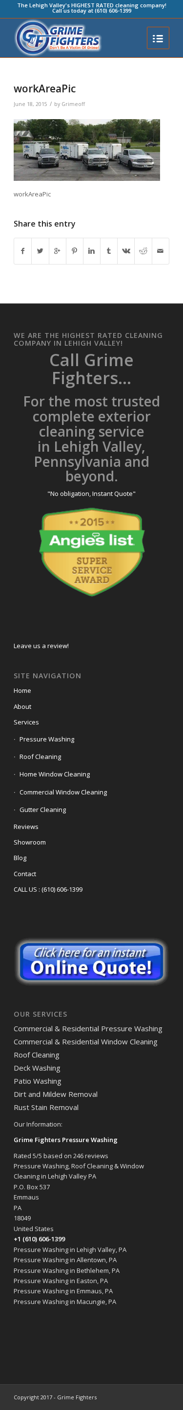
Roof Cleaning (40, 756)
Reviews (26, 826)
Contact (25, 873)
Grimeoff (73, 104)
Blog (20, 857)
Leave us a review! (41, 645)
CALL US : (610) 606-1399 (48, 889)
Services (26, 722)
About (22, 706)
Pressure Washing (47, 739)
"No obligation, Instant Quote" (91, 493)
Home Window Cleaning (55, 774)
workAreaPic (45, 88)
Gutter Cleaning (43, 809)
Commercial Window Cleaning (63, 792)
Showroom (30, 842)
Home (22, 690)
